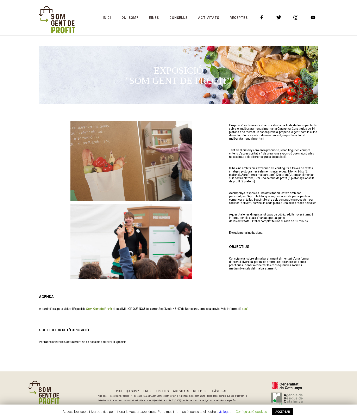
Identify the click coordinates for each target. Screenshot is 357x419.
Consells (162, 391)
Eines (147, 391)
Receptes (200, 391)
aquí (245, 308)
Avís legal (219, 391)
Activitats (181, 391)
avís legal (223, 412)
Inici (119, 391)
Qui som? (132, 391)
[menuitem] (107, 17)
